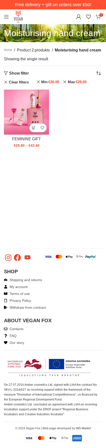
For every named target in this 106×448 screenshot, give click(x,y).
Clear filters (19, 82)
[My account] (79, 17)
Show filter (19, 73)
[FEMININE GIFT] (26, 112)
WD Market (83, 428)
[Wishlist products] (88, 17)
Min (50, 82)
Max (77, 82)
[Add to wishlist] (42, 128)
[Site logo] (18, 16)
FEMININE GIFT (26, 139)
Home (8, 50)
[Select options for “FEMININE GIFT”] (33, 128)
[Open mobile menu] (6, 17)
